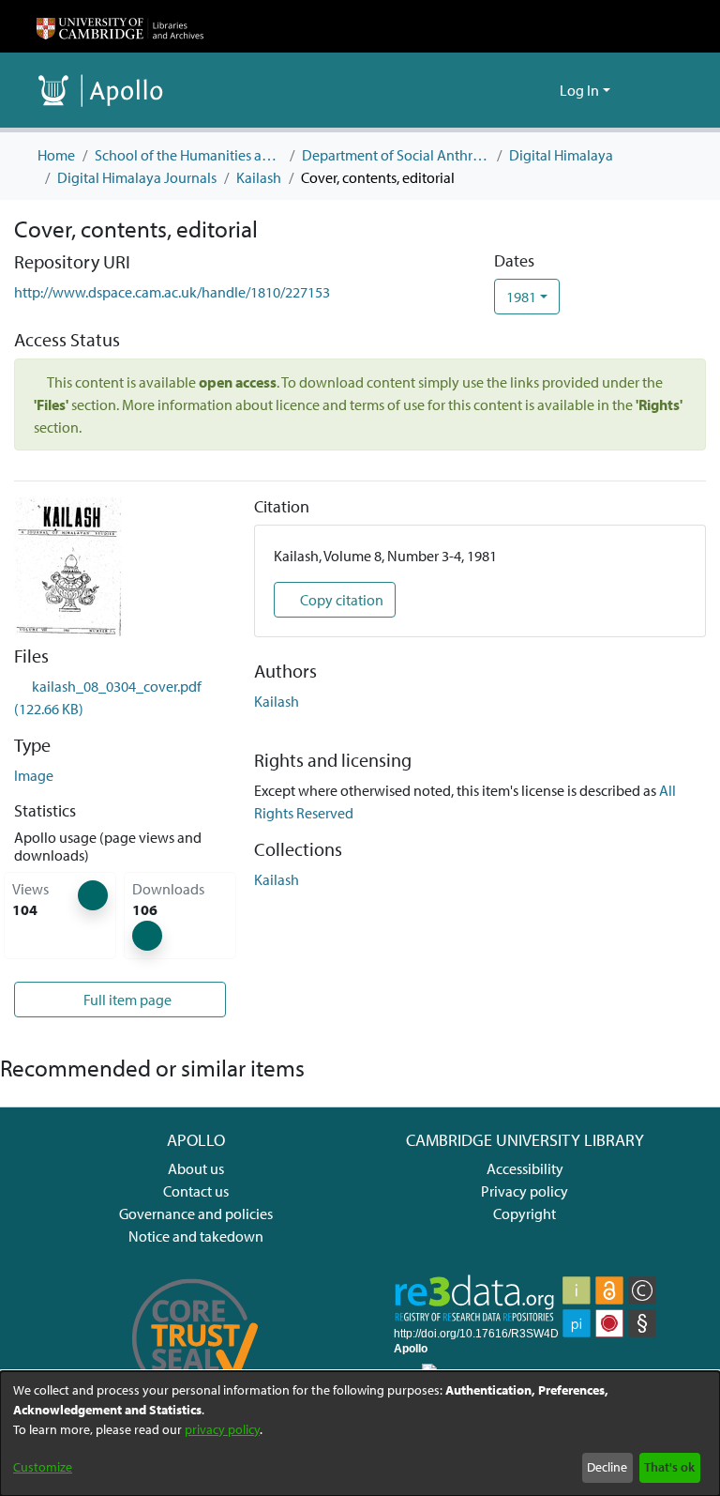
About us (196, 1168)
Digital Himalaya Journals (137, 177)
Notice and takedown (195, 1236)
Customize (42, 1466)
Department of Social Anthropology (395, 154)
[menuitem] (542, 90)
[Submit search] (515, 90)
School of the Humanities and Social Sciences (188, 154)
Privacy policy (524, 1191)
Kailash (258, 177)
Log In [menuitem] (579, 90)
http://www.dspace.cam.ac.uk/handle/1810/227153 (172, 291)
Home (56, 154)
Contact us (196, 1191)
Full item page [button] (126, 999)
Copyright (524, 1213)
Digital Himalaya (561, 154)
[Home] (120, 26)
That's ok (669, 1466)
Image (33, 775)
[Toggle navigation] (657, 90)
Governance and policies (196, 1213)
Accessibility (525, 1168)
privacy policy (222, 1429)
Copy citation (340, 599)
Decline (607, 1466)
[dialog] (360, 1433)
